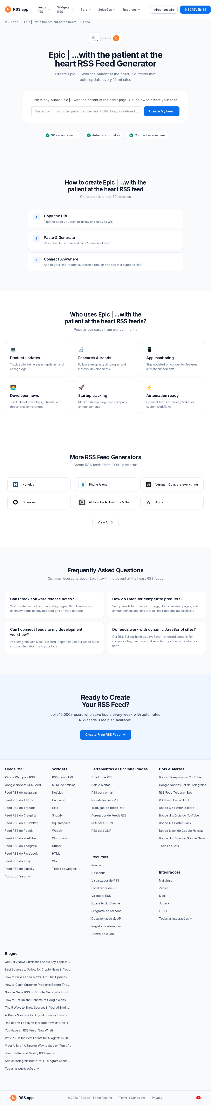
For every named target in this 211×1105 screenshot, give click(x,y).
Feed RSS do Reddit (19, 830)
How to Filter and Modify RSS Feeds (29, 1053)
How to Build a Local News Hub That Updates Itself (38, 977)
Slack (162, 895)
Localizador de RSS (104, 888)
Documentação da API (106, 918)
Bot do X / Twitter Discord (176, 807)
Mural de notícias (63, 785)
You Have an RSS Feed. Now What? (29, 1030)
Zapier (163, 888)
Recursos (99, 857)
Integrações (170, 872)
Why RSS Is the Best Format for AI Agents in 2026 (38, 1038)
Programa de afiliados (106, 911)
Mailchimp (165, 880)
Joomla (164, 903)
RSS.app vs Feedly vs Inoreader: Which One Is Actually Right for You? (38, 1022)
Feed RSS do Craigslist (20, 815)
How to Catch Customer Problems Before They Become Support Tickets (38, 984)
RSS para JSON (102, 823)
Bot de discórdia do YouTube (179, 815)
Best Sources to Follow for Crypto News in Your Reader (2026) (38, 969)
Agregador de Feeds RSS (109, 815)
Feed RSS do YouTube (20, 838)
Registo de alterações (106, 926)
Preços (96, 865)
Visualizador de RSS (105, 880)
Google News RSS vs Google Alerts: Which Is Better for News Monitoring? (38, 992)
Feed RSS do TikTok (19, 800)
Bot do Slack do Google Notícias (181, 830)
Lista (55, 807)
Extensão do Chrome (105, 903)
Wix (54, 861)
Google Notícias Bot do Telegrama (182, 785)
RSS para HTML (63, 777)
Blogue (11, 953)
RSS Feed (11, 22)
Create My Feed (161, 111)
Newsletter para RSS (105, 800)
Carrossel (58, 800)
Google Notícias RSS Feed (23, 785)
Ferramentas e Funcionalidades (119, 769)
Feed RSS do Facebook (21, 853)
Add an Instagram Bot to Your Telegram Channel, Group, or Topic (38, 1061)
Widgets (59, 769)
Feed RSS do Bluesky (19, 868)
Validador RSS (101, 895)
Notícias (57, 792)
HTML (56, 853)
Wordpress (59, 838)
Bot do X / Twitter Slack (175, 823)
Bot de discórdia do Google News (182, 838)
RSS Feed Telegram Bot (175, 792)
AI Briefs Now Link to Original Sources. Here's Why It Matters (38, 1015)
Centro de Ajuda (102, 934)
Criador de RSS (102, 777)
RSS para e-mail (102, 792)
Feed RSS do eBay (18, 861)
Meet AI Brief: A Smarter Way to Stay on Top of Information (38, 1045)
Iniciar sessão (164, 9)
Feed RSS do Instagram (21, 792)
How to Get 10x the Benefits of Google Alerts (35, 1000)
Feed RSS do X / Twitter (21, 823)
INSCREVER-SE (195, 9)
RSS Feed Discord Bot (174, 800)
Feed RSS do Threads (20, 807)
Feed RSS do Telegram (21, 846)
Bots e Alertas (100, 785)
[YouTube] (198, 1097)
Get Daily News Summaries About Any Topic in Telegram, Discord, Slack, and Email (38, 962)
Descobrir (98, 873)
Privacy (157, 1097)
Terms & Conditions (132, 1097)
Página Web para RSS (20, 777)
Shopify (57, 815)
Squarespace (61, 823)
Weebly (57, 830)
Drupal (56, 846)
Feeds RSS (14, 769)
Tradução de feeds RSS (107, 807)
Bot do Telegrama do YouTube (180, 777)
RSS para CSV (101, 830)
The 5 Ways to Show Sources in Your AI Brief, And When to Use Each (38, 1007)
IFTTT (163, 911)
